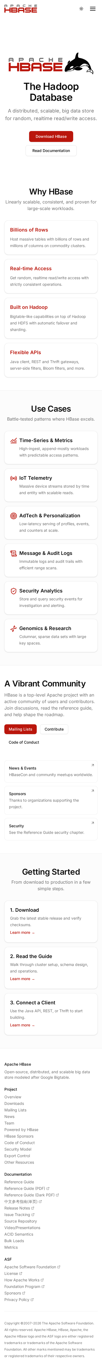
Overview (12, 1097)
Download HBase (51, 136)
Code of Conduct (24, 742)
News (9, 1116)
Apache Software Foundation (30, 1266)
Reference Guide (19, 1181)
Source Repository (20, 1221)
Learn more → (22, 932)
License (11, 1273)
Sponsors (12, 1293)
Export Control (17, 1155)
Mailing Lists (20, 729)
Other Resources (19, 1162)
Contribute (54, 729)
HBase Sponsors (18, 1136)
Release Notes (17, 1208)
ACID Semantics (18, 1234)
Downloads (14, 1103)
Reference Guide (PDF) (24, 1188)
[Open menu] (93, 9)
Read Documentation (51, 150)
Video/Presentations (22, 1227)
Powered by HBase (21, 1129)
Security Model (17, 1149)
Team (9, 1123)
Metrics (11, 1247)
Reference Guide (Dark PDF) (29, 1195)
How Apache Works (21, 1280)
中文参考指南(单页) (21, 1201)
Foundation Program (22, 1286)
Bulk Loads (14, 1240)
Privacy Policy (16, 1299)
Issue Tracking (17, 1214)
